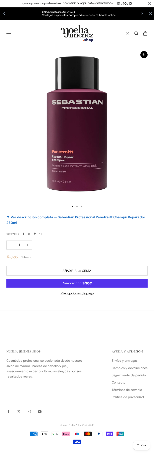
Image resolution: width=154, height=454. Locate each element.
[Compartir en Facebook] (23, 234)
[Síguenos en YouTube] (40, 412)
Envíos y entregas (125, 360)
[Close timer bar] (149, 3)
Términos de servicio (127, 390)
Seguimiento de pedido (129, 375)
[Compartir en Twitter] (29, 234)
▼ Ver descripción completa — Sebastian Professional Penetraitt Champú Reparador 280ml (75, 220)
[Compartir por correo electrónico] (40, 234)
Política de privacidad (128, 397)
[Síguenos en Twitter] (19, 412)
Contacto (118, 382)
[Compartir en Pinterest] (34, 234)
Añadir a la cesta (77, 271)
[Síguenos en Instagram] (29, 412)
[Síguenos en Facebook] (8, 412)
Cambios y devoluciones (130, 368)
